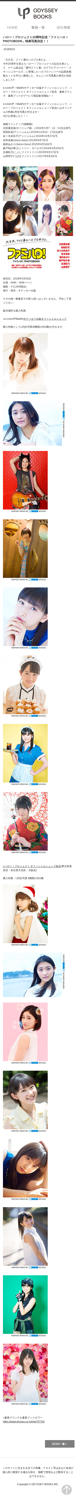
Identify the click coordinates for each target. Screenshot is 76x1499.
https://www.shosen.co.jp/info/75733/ (24, 1421)
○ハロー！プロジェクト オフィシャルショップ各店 (32, 866)
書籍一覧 (38, 27)
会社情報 (64, 27)
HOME (12, 27)
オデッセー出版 (38, 13)
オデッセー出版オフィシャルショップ (44, 318)
